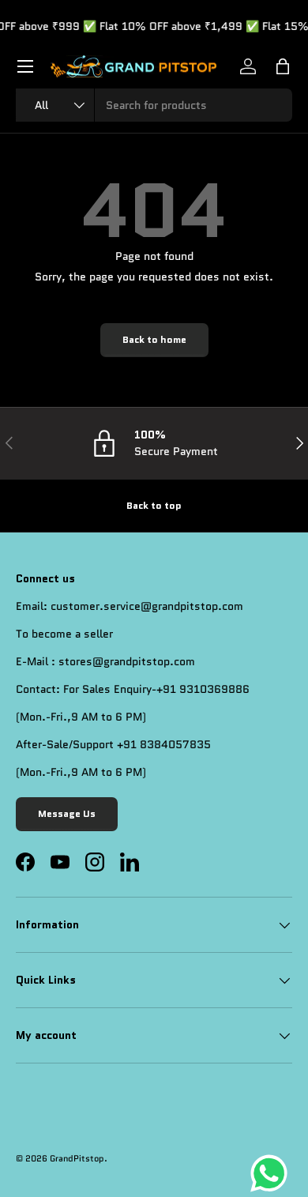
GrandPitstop (77, 1159)
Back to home (154, 340)
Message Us (67, 814)
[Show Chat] (273, 1173)
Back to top (154, 506)
